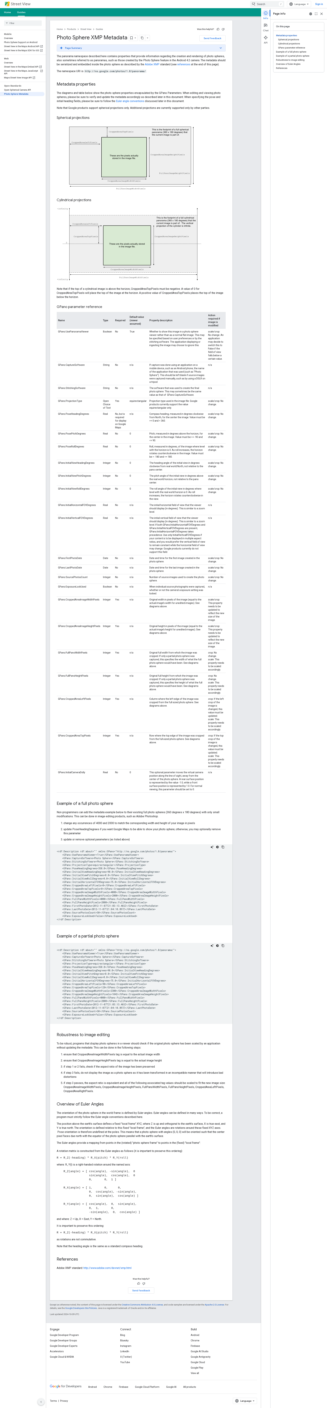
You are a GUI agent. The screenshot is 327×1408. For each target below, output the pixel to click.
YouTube (125, 1362)
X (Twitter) (126, 1356)
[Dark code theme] (217, 847)
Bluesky (124, 1340)
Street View (20, 4)
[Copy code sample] (223, 847)
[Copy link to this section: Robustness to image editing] (113, 1035)
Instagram (125, 1346)
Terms (53, 1400)
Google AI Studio (199, 1351)
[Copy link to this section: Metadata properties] (99, 84)
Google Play (197, 1367)
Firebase (195, 1346)
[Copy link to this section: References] (81, 1260)
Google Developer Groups (63, 1340)
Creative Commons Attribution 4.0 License (142, 1304)
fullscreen (316, 14)
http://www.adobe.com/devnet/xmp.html (107, 1268)
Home (7, 12)
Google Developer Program (64, 1335)
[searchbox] (23, 23)
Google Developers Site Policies (81, 1308)
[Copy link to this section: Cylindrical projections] (94, 200)
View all (195, 1373)
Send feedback (212, 38)
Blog (122, 1335)
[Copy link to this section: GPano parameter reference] (105, 307)
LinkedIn (124, 1351)
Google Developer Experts (63, 1346)
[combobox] (267, 4)
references (183, 64)
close (322, 14)
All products (189, 1387)
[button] (141, 48)
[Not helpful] (223, 29)
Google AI (171, 1387)
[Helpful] (218, 29)
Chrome (195, 1340)
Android (195, 1335)
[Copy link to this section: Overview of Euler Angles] (107, 1104)
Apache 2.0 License (214, 1304)
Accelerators (57, 1351)
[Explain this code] (212, 847)
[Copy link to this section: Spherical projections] (93, 118)
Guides (21, 12)
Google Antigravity (201, 1356)
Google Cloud (198, 1362)
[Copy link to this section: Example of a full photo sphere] (116, 804)
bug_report (311, 14)
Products (71, 29)
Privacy (64, 1400)
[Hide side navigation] (41, 1401)
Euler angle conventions (130, 101)
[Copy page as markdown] (142, 38)
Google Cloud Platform (147, 1387)
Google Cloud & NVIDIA (62, 1356)
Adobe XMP (152, 64)
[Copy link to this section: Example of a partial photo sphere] (122, 936)
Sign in (319, 4)
